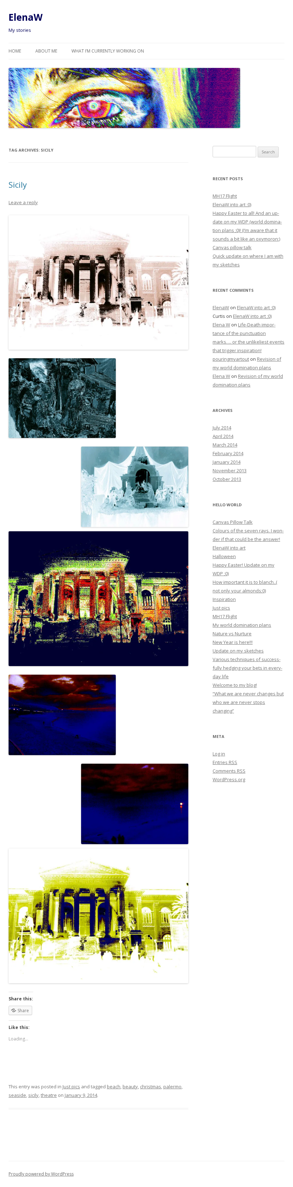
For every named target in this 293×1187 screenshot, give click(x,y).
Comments (229, 771)
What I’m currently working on (107, 51)
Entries (225, 762)
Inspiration (224, 599)
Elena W (221, 324)
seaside (17, 1095)
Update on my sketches (238, 650)
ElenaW (26, 17)
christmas (150, 1086)
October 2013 (227, 479)
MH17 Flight (225, 196)
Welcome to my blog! (235, 685)
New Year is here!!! (233, 642)
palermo (172, 1086)
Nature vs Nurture (232, 633)
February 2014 (228, 453)
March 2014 (225, 445)
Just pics (71, 1086)
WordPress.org (229, 779)
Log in (219, 753)
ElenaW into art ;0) (232, 204)
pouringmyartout (231, 359)
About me (46, 51)
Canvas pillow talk (232, 247)
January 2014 (226, 462)
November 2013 (230, 470)
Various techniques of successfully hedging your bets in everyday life (247, 668)
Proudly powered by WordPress (41, 1174)
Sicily (18, 184)
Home (15, 51)
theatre (49, 1095)
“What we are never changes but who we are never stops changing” (248, 702)
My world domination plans (242, 625)
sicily (33, 1095)
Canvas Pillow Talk (233, 522)
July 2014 (222, 427)
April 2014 (223, 436)
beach (113, 1086)
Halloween (224, 556)
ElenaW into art (229, 548)
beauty (130, 1086)
